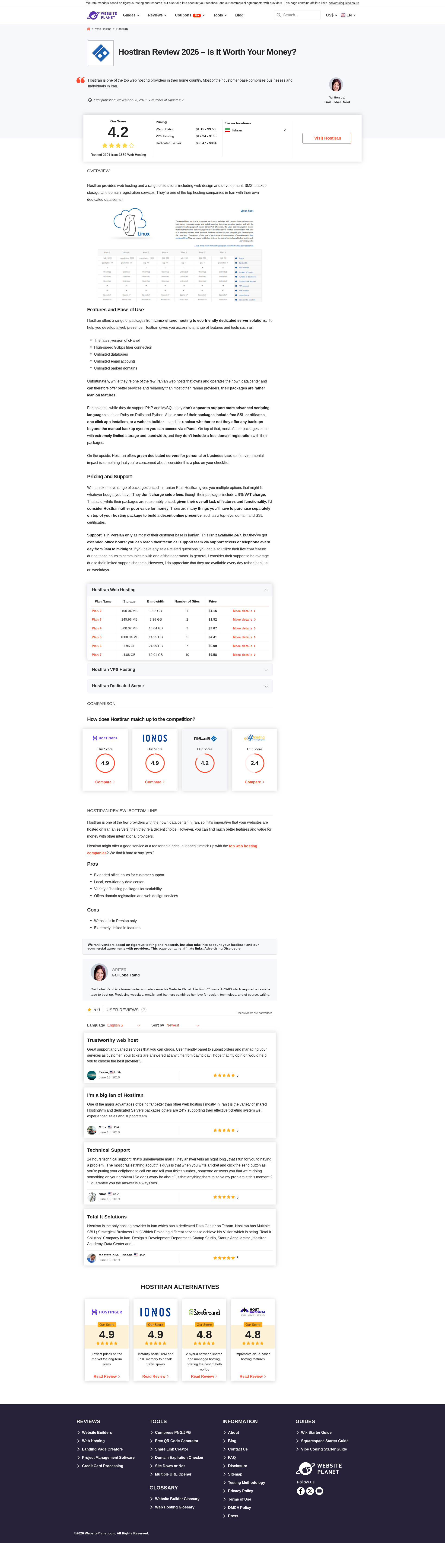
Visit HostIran (327, 138)
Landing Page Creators (102, 1449)
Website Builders (97, 1433)
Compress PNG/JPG (173, 1433)
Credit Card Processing (102, 1466)
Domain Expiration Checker (179, 1458)
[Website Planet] (88, 29)
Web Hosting (93, 1441)
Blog (232, 1441)
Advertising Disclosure (344, 3)
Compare (103, 782)
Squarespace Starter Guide (325, 1441)
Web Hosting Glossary (174, 1507)
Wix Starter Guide (316, 1433)
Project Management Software (108, 1458)
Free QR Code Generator (176, 1441)
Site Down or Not (170, 1466)
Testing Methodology (246, 1483)
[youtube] (319, 1491)
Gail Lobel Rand (337, 102)
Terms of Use (239, 1499)
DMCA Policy (239, 1508)
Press (233, 1516)
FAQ (232, 1458)
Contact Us (238, 1449)
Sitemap (235, 1474)
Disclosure (237, 1466)
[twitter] (310, 1491)
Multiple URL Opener (173, 1474)
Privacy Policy (240, 1491)
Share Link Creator (171, 1449)
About (233, 1433)
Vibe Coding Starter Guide (324, 1449)
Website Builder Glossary (177, 1499)
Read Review (105, 1376)
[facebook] (301, 1491)
